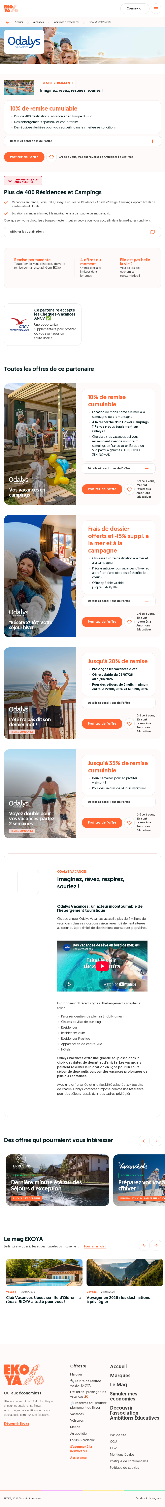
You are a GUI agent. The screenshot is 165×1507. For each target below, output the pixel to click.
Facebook (141, 1498)
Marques (76, 1374)
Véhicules (77, 1420)
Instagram (155, 1498)
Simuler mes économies (123, 1397)
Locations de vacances (66, 22)
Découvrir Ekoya (16, 1423)
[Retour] (7, 22)
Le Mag (118, 1385)
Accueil (19, 22)
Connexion (135, 8)
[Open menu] (156, 9)
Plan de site (118, 1435)
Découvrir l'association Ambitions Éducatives (134, 1413)
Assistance (78, 1458)
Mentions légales (122, 1454)
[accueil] (11, 8)
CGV (113, 1448)
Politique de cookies (124, 1468)
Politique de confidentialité (129, 1461)
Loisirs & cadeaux (82, 1440)
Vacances (38, 22)
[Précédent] (144, 1141)
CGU (113, 1442)
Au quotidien (79, 1434)
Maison (75, 1427)
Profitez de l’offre (24, 157)
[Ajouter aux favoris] (51, 157)
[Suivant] (156, 1141)
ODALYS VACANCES (99, 22)
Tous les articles (95, 1246)
